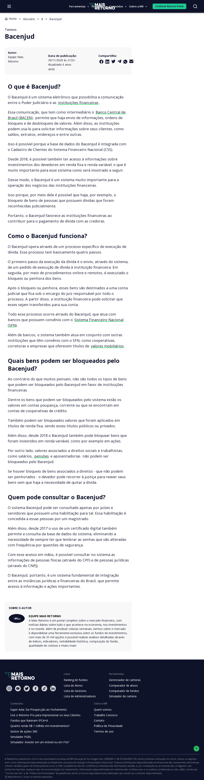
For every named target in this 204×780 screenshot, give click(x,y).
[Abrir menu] (9, 6)
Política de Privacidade (108, 726)
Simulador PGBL (20, 737)
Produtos (97, 6)
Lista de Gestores (75, 691)
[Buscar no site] (195, 6)
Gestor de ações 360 (23, 731)
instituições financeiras (78, 102)
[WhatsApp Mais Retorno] (125, 62)
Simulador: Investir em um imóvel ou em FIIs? (39, 742)
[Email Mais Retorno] (131, 61)
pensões (41, 456)
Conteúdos (116, 6)
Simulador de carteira (122, 696)
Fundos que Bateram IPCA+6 (29, 720)
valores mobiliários (107, 345)
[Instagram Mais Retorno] (9, 688)
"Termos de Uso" (14, 773)
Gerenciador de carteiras (125, 680)
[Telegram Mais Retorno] (119, 61)
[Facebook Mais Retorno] (101, 62)
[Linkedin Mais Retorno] (107, 62)
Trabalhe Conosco (106, 715)
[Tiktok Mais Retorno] (44, 688)
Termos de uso (104, 731)
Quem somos (103, 709)
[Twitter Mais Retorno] (113, 61)
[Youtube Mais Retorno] (18, 688)
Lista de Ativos (73, 685)
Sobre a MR (136, 6)
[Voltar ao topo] (196, 749)
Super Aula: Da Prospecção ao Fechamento (38, 709)
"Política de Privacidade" (42, 773)
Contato (99, 720)
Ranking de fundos (76, 680)
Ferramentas (77, 6)
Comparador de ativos (123, 685)
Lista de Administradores (80, 696)
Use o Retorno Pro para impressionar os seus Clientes (45, 715)
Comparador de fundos (124, 691)
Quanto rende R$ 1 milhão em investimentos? (40, 726)
